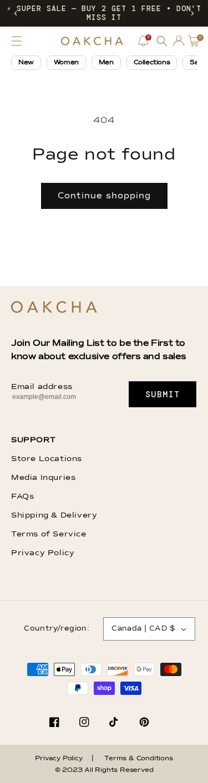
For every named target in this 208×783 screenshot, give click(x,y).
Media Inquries (43, 478)
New (26, 62)
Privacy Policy (42, 553)
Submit (162, 394)
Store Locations (46, 459)
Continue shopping (104, 196)
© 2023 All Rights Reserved (104, 770)
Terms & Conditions (138, 758)
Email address (42, 387)
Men (106, 62)
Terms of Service (49, 534)
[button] (15, 13)
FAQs (22, 496)
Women (66, 62)
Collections (152, 62)
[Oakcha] (54, 308)
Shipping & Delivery (54, 515)
